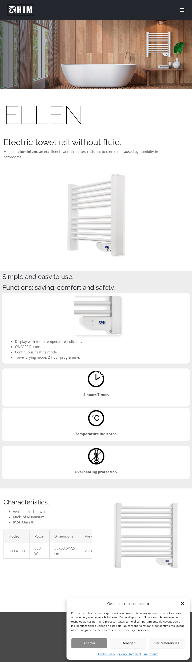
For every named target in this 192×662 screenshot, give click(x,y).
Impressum (151, 654)
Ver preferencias (166, 643)
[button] (182, 603)
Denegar (128, 643)
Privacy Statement (129, 654)
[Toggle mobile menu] (182, 10)
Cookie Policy (106, 654)
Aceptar (89, 643)
